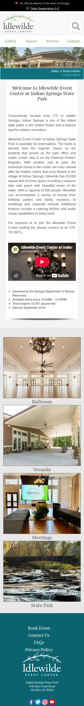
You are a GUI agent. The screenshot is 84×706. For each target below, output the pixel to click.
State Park (42, 605)
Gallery (10, 41)
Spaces (31, 41)
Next (79, 58)
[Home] (18, 23)
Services (52, 41)
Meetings (42, 537)
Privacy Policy (39, 649)
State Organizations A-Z (45, 8)
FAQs (39, 642)
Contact (73, 41)
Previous (4, 58)
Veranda (42, 469)
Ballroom (42, 401)
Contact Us (39, 635)
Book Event (39, 628)
